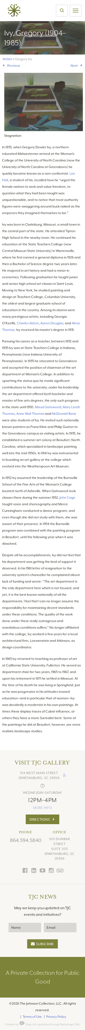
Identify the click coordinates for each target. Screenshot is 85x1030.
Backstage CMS (70, 1024)
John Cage (67, 497)
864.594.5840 (25, 840)
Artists (7, 59)
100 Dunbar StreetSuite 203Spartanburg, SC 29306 (59, 848)
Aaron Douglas (51, 323)
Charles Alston (28, 323)
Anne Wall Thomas (30, 413)
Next (74, 65)
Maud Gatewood (48, 407)
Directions (40, 819)
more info (42, 808)
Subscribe (45, 944)
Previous (13, 65)
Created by (12, 1024)
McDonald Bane (64, 413)
